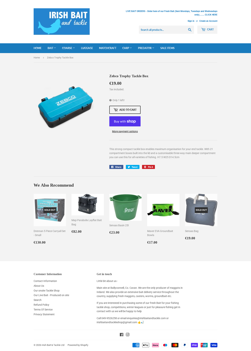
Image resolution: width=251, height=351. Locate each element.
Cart (210, 29)
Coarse (67, 48)
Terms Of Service (43, 309)
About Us (39, 285)
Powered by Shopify (78, 345)
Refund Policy (41, 304)
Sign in (191, 21)
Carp (126, 48)
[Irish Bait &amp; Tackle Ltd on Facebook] (121, 335)
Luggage (87, 48)
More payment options (125, 131)
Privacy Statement (44, 314)
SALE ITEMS (167, 48)
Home (38, 48)
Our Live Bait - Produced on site (51, 295)
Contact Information (45, 281)
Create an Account (208, 21)
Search (38, 299)
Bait (51, 48)
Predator (145, 48)
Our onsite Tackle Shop (47, 290)
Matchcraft (107, 48)
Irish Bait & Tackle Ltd (53, 345)
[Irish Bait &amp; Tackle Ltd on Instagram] (128, 335)
